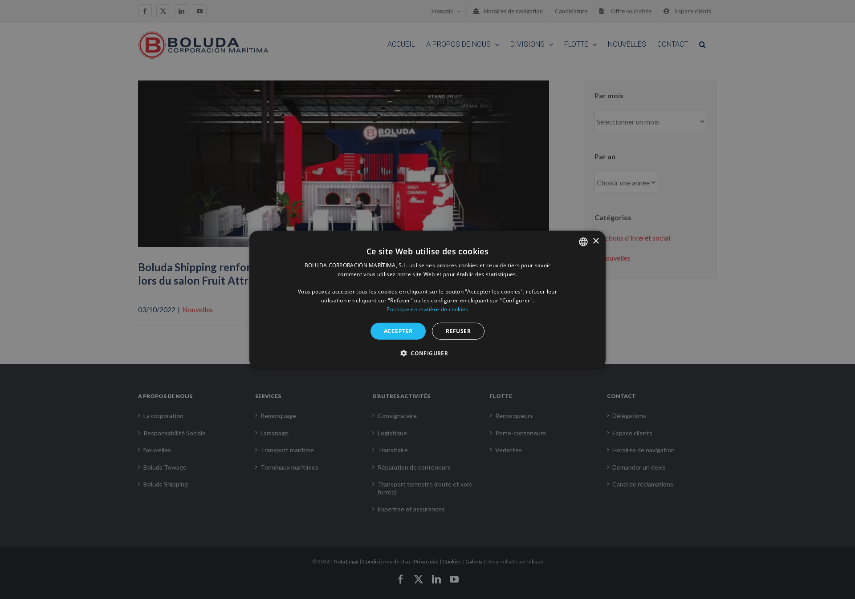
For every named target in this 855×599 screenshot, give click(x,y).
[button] (427, 353)
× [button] (595, 241)
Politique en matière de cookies (427, 309)
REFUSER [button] (458, 330)
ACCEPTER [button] (398, 330)
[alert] (427, 299)
